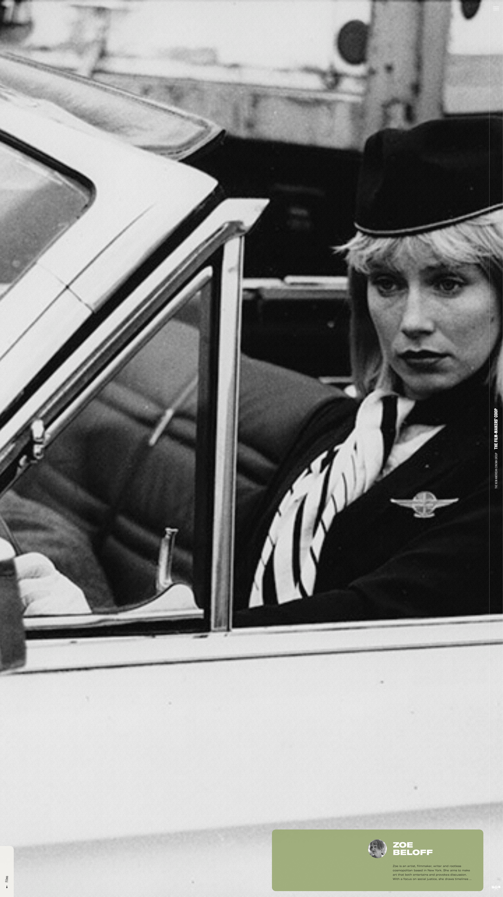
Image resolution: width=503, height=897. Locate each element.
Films (7, 879)
